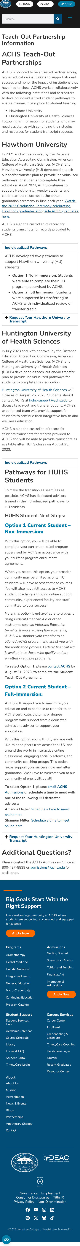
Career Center (56, 1021)
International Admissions (55, 983)
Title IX (58, 1197)
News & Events (16, 1104)
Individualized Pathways (26, 247)
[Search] (58, 19)
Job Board (53, 1027)
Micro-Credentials (18, 990)
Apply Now (61, 994)
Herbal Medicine (17, 962)
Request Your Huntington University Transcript (40, 838)
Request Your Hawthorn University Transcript (39, 319)
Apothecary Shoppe (19, 1124)
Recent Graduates (59, 1065)
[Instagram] (44, 1209)
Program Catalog (17, 1005)
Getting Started (57, 953)
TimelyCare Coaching (61, 1044)
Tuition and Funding (60, 967)
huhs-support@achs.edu (48, 400)
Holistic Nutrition (17, 969)
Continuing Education (20, 998)
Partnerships (14, 1117)
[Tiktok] (52, 1218)
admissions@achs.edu (47, 867)
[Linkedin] (52, 1209)
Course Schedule (17, 1038)
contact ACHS (59, 666)
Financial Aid (55, 975)
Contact (11, 1130)
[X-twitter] (36, 1218)
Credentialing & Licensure (57, 1036)
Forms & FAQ (15, 1051)
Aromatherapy (15, 955)
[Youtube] (36, 1209)
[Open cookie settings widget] (6, 1239)
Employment (50, 1193)
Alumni (52, 1058)
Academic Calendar (19, 1031)
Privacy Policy (24, 1202)
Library (10, 1044)
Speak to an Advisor (60, 960)
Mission (11, 1090)
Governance (29, 1193)
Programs (13, 947)
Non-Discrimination (52, 1202)
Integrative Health (18, 976)
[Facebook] (27, 1209)
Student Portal (16, 1058)
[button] (40, 248)
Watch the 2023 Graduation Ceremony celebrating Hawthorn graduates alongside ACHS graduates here (40, 209)
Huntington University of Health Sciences (34, 389)
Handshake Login (58, 1051)
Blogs (10, 1110)
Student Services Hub (17, 1022)
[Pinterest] (27, 1218)
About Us (12, 1083)
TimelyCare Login (18, 1065)
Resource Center (58, 1071)
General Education (18, 983)
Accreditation (15, 1097)
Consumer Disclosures (32, 1197)
